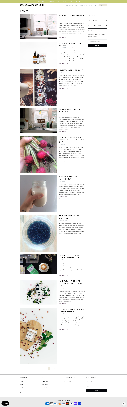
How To (24, 11)
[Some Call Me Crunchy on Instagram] (67, 381)
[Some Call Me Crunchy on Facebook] (65, 381)
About (21, 387)
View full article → (63, 37)
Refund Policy (45, 381)
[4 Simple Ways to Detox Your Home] (38, 120)
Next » (56, 368)
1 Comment (70, 47)
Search (21, 392)
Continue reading (63, 196)
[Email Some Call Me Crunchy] (70, 381)
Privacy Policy (45, 387)
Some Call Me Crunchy (65, 400)
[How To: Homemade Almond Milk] (38, 193)
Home (21, 381)
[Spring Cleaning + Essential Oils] (38, 26)
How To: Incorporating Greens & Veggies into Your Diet (71, 139)
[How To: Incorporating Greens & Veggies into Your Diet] (38, 154)
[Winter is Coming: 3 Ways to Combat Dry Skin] (38, 336)
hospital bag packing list (71, 70)
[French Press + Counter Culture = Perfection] (38, 264)
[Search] (98, 5)
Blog (21, 390)
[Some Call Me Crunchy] (26, 5)
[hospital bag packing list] (38, 87)
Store (21, 384)
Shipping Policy (45, 384)
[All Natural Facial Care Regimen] (38, 54)
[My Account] (96, 5)
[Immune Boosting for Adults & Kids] (38, 233)
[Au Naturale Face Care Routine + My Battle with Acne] (38, 292)
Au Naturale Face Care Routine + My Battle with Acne (70, 283)
